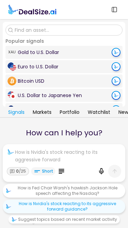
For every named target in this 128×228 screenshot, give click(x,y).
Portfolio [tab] (70, 113)
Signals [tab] (16, 113)
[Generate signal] (116, 52)
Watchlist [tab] (99, 113)
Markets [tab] (42, 113)
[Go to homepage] (32, 9)
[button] (64, 52)
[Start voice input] (101, 171)
